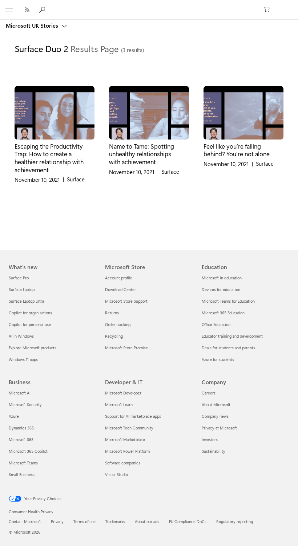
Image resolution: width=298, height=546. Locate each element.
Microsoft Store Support (126, 301)
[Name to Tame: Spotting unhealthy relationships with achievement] (149, 113)
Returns (112, 312)
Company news (215, 416)
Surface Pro (19, 277)
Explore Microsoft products (32, 347)
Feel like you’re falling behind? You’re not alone (237, 150)
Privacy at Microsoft (219, 428)
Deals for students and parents (228, 347)
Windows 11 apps (23, 359)
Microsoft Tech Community (129, 428)
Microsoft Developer (123, 393)
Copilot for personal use (30, 324)
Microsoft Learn (119, 404)
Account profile (118, 277)
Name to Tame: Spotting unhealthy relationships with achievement (141, 154)
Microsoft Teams (23, 463)
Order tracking (117, 324)
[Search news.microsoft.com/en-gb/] (43, 9)
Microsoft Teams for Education (228, 301)
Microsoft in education (222, 277)
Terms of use (84, 521)
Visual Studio (116, 474)
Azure (14, 416)
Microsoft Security (25, 404)
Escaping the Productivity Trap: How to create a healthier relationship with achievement (49, 158)
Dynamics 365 (21, 428)
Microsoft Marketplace (125, 439)
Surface (76, 179)
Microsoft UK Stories (33, 25)
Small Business (22, 474)
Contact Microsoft (25, 521)
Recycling (114, 336)
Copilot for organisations (30, 312)
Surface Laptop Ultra (26, 301)
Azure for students (218, 359)
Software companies (122, 463)
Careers (209, 393)
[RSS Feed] (27, 10)
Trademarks (115, 521)
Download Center (120, 289)
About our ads (147, 521)
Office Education (216, 324)
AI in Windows (21, 336)
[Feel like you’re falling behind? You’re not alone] (243, 113)
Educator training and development (232, 336)
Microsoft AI (20, 393)
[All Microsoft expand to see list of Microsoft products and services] (9, 10)
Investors (210, 439)
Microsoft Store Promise (126, 347)
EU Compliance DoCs (187, 521)
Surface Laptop (22, 289)
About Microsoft (216, 404)
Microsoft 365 (21, 439)
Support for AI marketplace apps (133, 416)
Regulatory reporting (234, 521)
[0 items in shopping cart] (269, 10)
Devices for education (221, 289)
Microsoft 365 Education (223, 312)
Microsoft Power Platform (127, 451)
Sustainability (213, 451)
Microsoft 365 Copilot (28, 451)
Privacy (57, 521)
